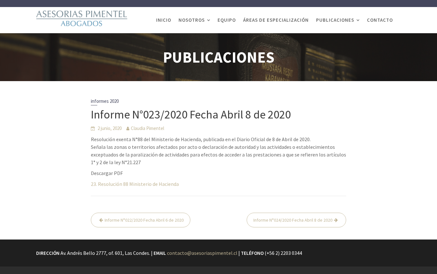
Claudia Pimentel (147, 128)
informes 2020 (105, 101)
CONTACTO (380, 20)
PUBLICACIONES (335, 20)
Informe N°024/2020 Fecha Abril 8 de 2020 (292, 220)
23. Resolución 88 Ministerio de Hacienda (135, 184)
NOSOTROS (192, 20)
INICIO (163, 20)
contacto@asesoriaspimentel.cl (202, 253)
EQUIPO (227, 20)
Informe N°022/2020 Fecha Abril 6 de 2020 (144, 220)
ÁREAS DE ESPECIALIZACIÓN (276, 20)
